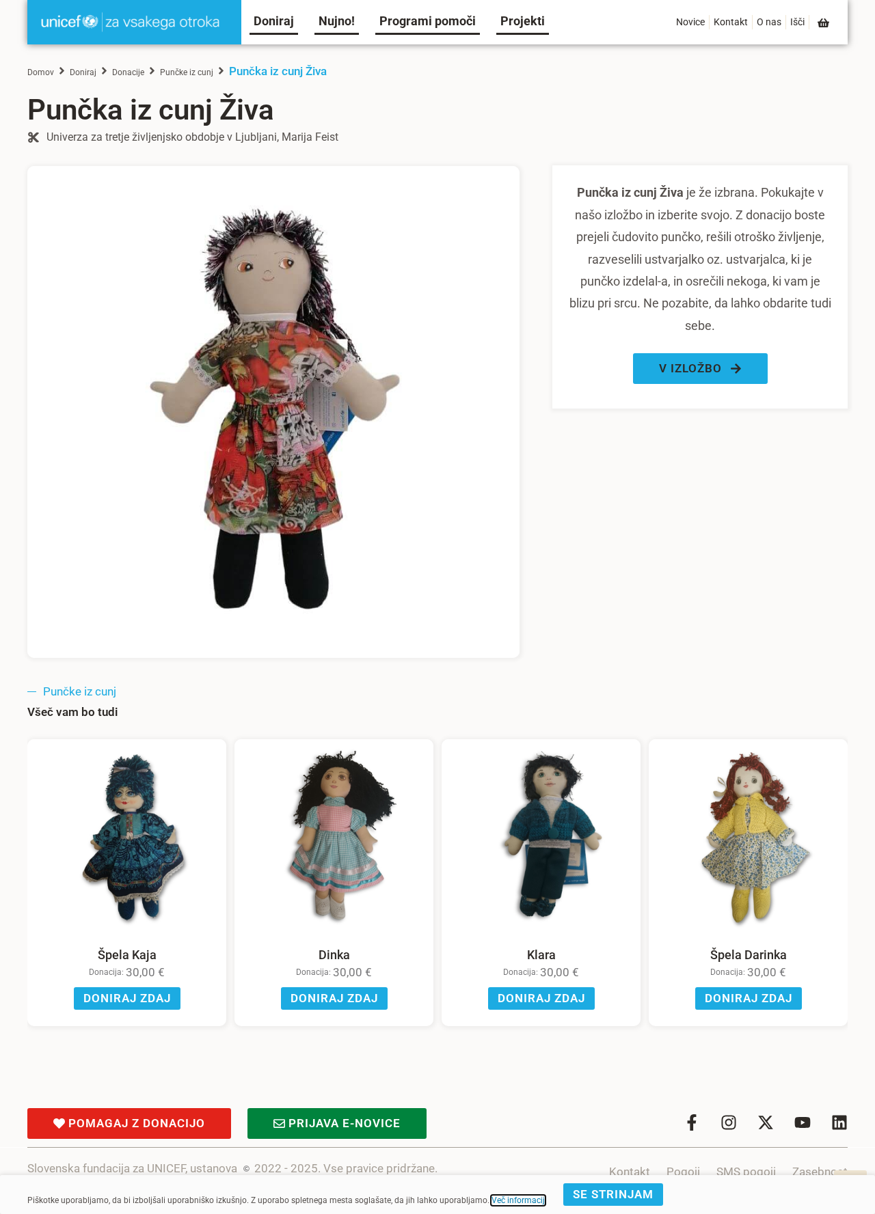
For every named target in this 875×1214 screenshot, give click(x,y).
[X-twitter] (765, 1122)
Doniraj (83, 72)
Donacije (128, 72)
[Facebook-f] (692, 1122)
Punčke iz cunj (186, 72)
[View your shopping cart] (824, 23)
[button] (700, 368)
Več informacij (518, 1200)
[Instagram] (729, 1122)
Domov (40, 72)
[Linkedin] (839, 1122)
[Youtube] (802, 1122)
